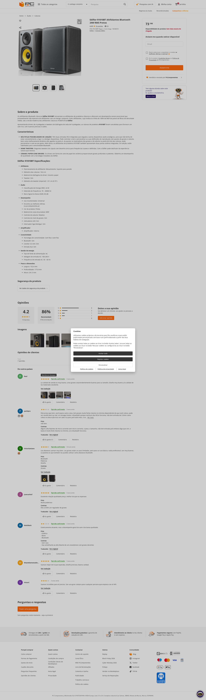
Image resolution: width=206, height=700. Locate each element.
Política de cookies (86, 369)
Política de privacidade (106, 369)
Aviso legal (122, 369)
